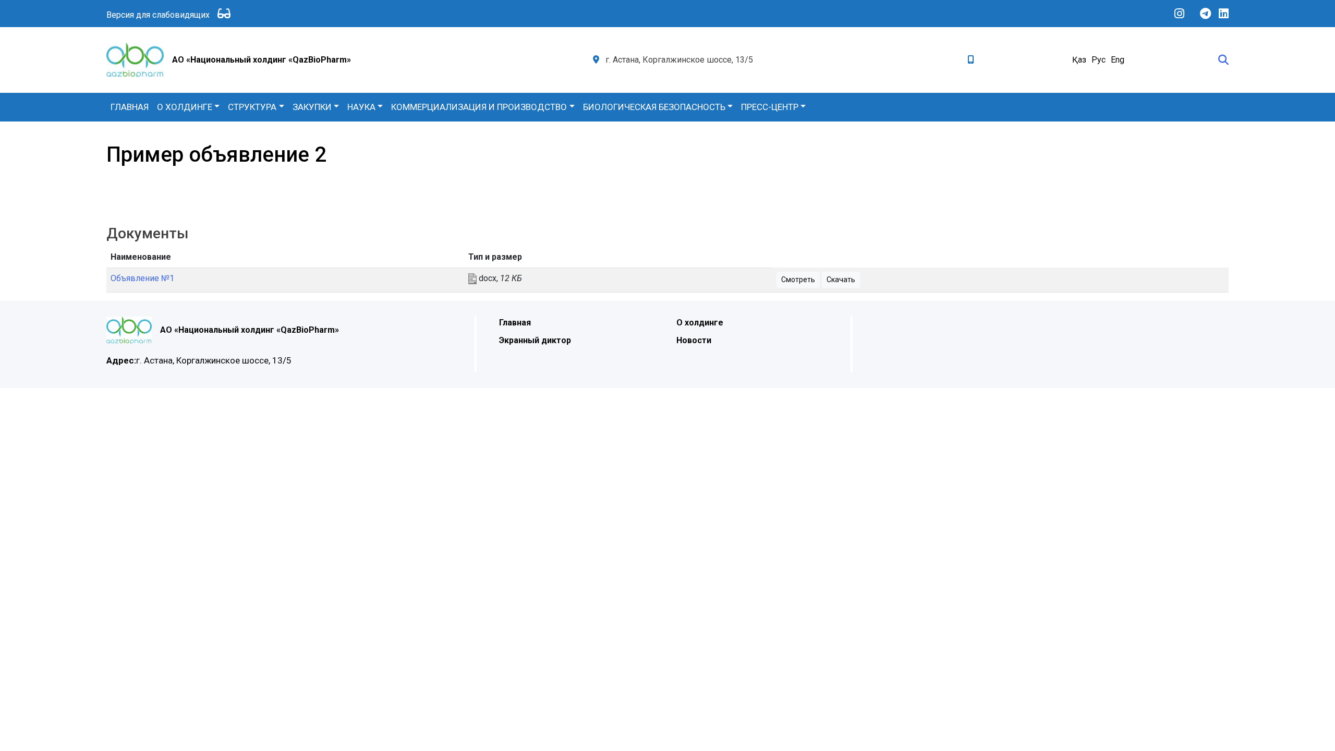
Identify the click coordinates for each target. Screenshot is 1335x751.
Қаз (1079, 60)
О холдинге (184, 107)
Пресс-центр (769, 107)
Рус (1098, 60)
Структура (252, 107)
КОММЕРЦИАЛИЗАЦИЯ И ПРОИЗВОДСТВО (479, 107)
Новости (693, 340)
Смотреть (798, 279)
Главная (130, 107)
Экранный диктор (535, 340)
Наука (361, 107)
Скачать (841, 279)
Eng (1117, 60)
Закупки (312, 107)
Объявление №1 (142, 278)
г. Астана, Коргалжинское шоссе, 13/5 (199, 360)
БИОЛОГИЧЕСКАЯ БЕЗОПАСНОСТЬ (654, 107)
